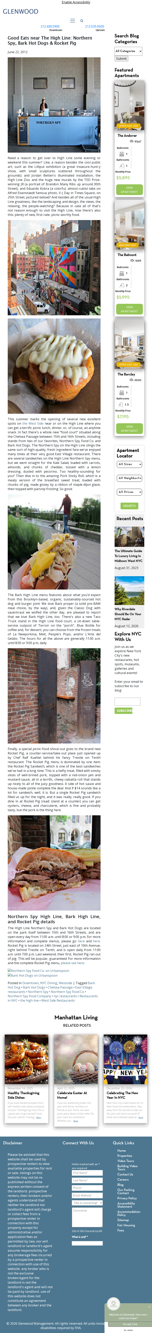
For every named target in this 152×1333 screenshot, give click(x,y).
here (81, 941)
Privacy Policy (127, 1198)
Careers (123, 1179)
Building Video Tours (127, 1168)
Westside (65, 983)
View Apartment (129, 190)
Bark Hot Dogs (34, 987)
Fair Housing (126, 1225)
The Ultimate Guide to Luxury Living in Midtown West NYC (128, 556)
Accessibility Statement (126, 1205)
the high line (29, 1000)
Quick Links (123, 1143)
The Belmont (127, 255)
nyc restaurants (65, 996)
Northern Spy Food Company (29, 996)
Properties (124, 1155)
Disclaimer (12, 1143)
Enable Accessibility (76, 2)
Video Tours (125, 1161)
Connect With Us (78, 1143)
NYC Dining (48, 983)
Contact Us (125, 1174)
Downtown (30, 983)
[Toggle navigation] (71, 21)
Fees (120, 1230)
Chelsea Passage (60, 987)
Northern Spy (38, 992)
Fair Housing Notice (97, 1328)
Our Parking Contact (125, 1192)
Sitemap (123, 1220)
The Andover (127, 136)
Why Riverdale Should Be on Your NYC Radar (128, 614)
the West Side (32, 423)
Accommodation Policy (128, 1213)
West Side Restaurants (58, 1000)
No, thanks (128, 1330)
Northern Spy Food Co (67, 992)
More (38, 1117)
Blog (120, 1184)
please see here (72, 963)
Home (121, 1150)
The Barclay (126, 374)
